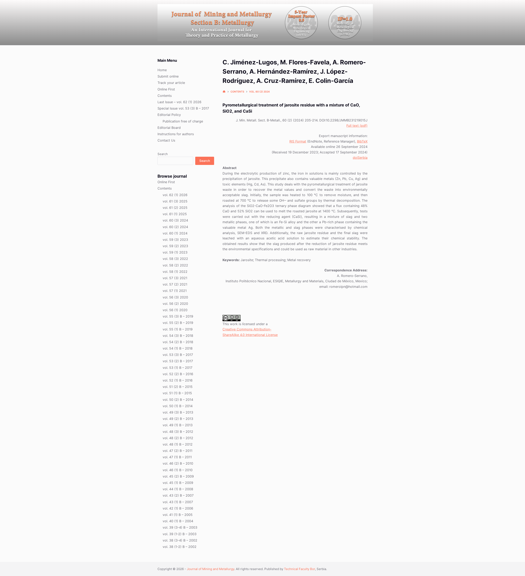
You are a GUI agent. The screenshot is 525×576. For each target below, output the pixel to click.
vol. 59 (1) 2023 (175, 252)
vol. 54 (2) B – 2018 (178, 342)
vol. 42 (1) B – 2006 (178, 508)
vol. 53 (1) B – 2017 (177, 368)
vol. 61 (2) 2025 (175, 208)
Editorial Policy (169, 115)
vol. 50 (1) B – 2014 (178, 406)
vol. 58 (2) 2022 (175, 265)
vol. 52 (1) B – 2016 (178, 380)
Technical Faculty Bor (299, 569)
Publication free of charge (183, 121)
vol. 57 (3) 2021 (175, 278)
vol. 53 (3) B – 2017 (178, 355)
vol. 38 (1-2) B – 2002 (179, 547)
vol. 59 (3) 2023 (175, 240)
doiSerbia (360, 157)
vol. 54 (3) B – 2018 (178, 336)
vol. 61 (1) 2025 (175, 214)
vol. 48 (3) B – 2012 (178, 432)
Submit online (168, 76)
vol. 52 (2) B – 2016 (178, 374)
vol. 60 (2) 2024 (175, 227)
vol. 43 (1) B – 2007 (178, 502)
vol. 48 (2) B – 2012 (178, 438)
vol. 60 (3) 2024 (175, 220)
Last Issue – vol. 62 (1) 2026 (179, 102)
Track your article (171, 83)
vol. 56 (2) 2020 (175, 304)
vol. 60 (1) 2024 (175, 233)
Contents (165, 96)
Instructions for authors (176, 134)
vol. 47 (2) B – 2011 (177, 451)
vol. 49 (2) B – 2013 (178, 419)
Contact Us (166, 140)
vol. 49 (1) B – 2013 (178, 425)
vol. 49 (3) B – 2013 (178, 412)
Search (163, 154)
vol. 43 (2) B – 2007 (178, 495)
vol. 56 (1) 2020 (175, 310)
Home (162, 70)
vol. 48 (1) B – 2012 (178, 444)
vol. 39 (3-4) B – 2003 (180, 527)
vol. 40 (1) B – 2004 (178, 521)
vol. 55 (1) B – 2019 (178, 329)
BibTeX (362, 141)
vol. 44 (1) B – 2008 (178, 489)
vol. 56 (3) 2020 (175, 297)
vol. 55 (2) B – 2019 (178, 323)
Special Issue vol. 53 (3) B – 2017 (183, 108)
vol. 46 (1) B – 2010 (178, 470)
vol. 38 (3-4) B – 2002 (180, 540)
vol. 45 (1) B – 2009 (178, 483)
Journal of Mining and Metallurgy (210, 569)
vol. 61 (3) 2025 (175, 201)
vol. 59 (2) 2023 (175, 246)
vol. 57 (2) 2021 (175, 284)
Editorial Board (169, 128)
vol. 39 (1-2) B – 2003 (179, 534)
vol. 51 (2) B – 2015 (178, 387)
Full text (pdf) (357, 125)
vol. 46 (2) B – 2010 (178, 463)
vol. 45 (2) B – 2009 (178, 476)
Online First (166, 89)
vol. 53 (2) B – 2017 (178, 361)
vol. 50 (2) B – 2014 (178, 400)
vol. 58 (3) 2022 (175, 259)
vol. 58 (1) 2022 (175, 272)
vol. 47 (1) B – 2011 (177, 457)
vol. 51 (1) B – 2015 (177, 393)
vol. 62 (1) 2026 (175, 195)
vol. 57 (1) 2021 (175, 291)
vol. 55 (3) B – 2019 (178, 316)
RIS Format (297, 141)
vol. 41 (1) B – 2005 (178, 515)
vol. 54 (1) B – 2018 (178, 348)
